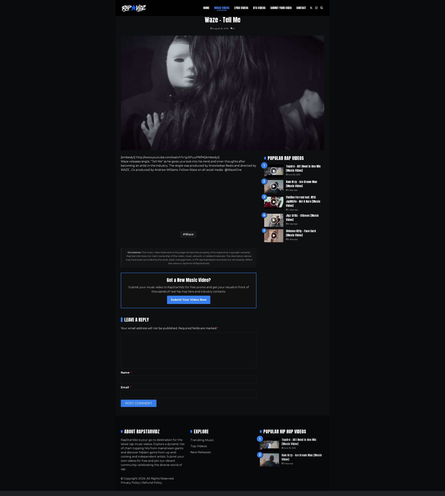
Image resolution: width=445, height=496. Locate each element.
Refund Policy (152, 482)
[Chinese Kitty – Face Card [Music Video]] (273, 235)
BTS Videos (259, 8)
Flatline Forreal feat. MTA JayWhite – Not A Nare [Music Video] (303, 201)
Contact (301, 8)
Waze (189, 234)
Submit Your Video (281, 8)
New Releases (200, 452)
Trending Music (202, 440)
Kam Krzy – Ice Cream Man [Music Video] (301, 184)
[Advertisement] (188, 200)
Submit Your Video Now (189, 299)
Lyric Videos (241, 8)
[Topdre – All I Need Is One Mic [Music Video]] (273, 171)
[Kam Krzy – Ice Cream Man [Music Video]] (273, 186)
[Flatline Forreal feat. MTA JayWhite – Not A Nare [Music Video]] (273, 202)
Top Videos (198, 446)
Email (126, 387)
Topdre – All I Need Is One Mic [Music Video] (303, 168)
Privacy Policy (130, 482)
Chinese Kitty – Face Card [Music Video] (301, 233)
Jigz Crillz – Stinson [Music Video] (302, 217)
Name (126, 372)
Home (206, 8)
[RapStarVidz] (134, 8)
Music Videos (221, 8)
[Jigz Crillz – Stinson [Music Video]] (273, 220)
